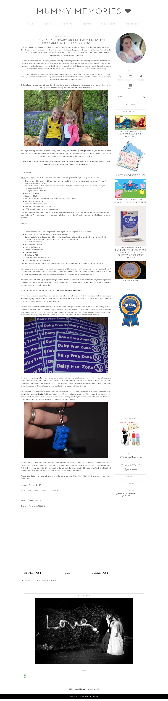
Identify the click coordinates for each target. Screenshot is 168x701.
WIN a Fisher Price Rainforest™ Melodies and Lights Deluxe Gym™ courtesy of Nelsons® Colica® (130, 252)
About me (47, 24)
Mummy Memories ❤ (84, 12)
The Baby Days (133, 24)
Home (30, 24)
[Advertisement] (66, 550)
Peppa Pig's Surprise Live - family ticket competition (130, 200)
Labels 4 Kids (88, 282)
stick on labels (41, 307)
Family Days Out (109, 24)
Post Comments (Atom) (46, 580)
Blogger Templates (80, 696)
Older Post (100, 573)
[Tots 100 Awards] (131, 469)
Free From (87, 24)
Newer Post (32, 573)
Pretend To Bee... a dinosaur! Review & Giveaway (131, 134)
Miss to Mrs (66, 24)
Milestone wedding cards (130, 175)
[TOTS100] (126, 495)
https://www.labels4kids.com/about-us (69, 290)
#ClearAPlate (130, 280)
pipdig (95, 696)
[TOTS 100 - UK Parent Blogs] (125, 493)
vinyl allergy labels (36, 378)
